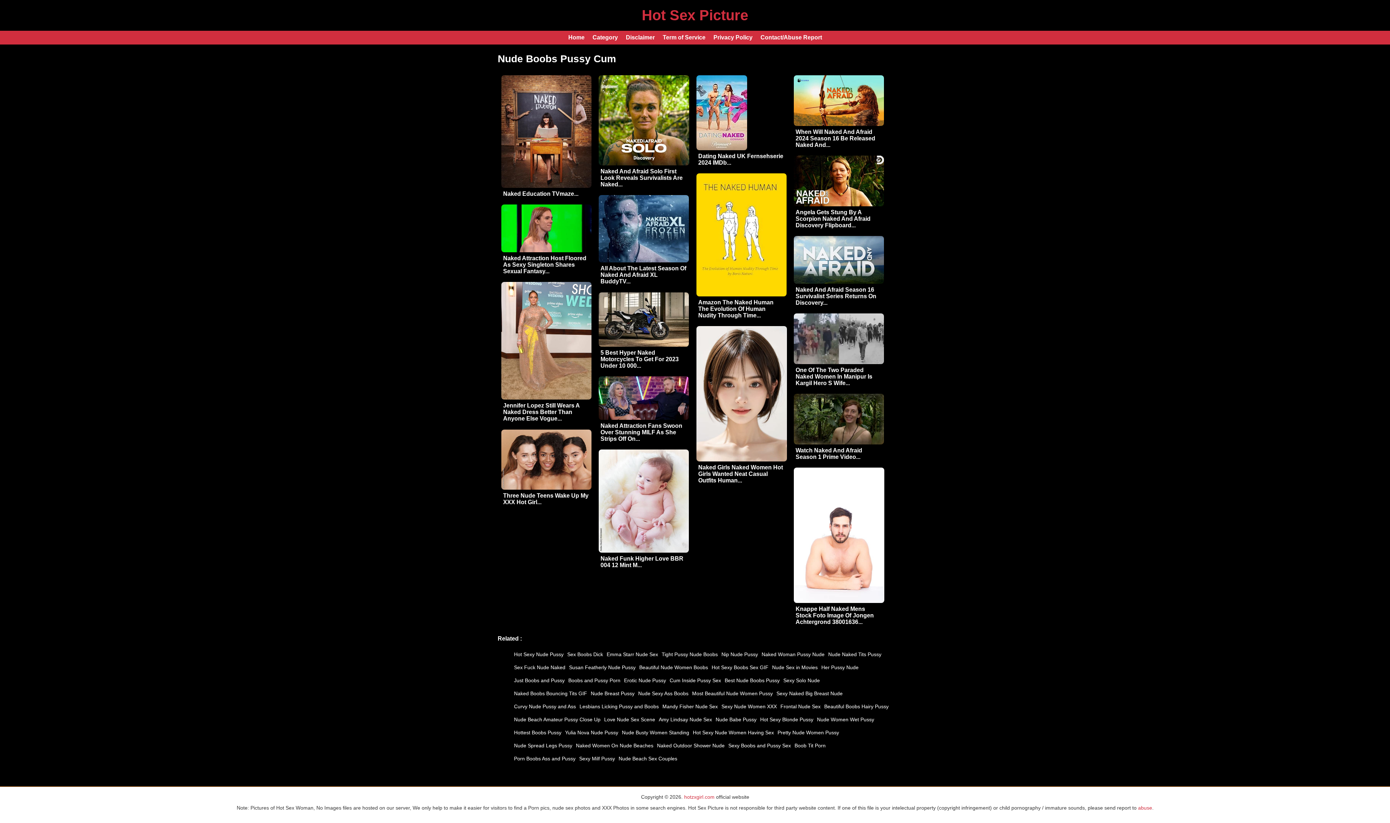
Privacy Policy (733, 37)
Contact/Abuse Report (791, 37)
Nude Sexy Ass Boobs (663, 693)
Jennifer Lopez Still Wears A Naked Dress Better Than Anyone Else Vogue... (541, 412)
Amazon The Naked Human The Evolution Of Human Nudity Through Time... (736, 308)
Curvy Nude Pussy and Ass (545, 706)
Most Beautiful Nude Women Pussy (732, 693)
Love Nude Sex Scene (629, 719)
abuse (1145, 808)
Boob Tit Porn (810, 745)
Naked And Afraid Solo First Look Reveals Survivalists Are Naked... (642, 177)
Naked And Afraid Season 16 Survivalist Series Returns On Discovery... (836, 296)
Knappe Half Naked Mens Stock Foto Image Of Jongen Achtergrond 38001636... (835, 615)
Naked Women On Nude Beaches (614, 745)
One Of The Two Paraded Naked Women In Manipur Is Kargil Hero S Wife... (834, 376)
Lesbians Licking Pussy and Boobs (619, 706)
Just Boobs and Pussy (539, 680)
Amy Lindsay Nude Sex (685, 719)
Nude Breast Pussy (613, 693)
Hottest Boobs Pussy (537, 732)
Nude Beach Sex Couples (648, 758)
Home (576, 37)
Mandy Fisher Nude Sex (690, 706)
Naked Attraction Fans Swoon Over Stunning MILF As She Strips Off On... (641, 432)
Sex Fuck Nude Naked (539, 667)
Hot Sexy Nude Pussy (539, 654)
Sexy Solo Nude (801, 680)
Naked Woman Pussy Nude (793, 654)
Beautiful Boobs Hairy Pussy (856, 706)
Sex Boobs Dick (585, 654)
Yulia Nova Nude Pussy (591, 732)
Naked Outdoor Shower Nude (691, 745)
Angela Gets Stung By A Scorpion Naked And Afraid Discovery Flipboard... (833, 218)
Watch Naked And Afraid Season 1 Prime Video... (829, 453)
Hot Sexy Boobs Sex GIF (740, 667)
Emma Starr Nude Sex (632, 654)
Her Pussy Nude (840, 667)
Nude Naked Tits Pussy (854, 654)
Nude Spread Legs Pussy (543, 745)
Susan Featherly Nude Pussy (602, 667)
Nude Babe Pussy (736, 719)
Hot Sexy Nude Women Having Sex (733, 732)
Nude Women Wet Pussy (845, 719)
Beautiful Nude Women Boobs (673, 667)
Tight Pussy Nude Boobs (690, 654)
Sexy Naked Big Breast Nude (809, 693)
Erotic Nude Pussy (645, 680)
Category (605, 37)
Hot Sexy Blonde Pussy (786, 719)
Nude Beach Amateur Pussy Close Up (557, 719)
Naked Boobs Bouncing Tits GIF (550, 693)
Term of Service (684, 37)
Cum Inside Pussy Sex (695, 680)
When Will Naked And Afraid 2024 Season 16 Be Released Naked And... (835, 138)
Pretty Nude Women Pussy (808, 732)
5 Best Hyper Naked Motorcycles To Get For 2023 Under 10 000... (640, 359)
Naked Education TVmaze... (540, 194)
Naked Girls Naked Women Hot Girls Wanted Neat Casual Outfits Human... (740, 474)
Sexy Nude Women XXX (749, 706)
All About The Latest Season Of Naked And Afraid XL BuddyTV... (643, 274)
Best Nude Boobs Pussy (752, 680)
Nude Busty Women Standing (655, 732)
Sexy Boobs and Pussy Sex (759, 745)
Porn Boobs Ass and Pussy (545, 758)
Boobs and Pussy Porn (594, 680)
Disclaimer (640, 37)
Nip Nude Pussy (739, 654)
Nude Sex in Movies (795, 667)
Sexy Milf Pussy (597, 758)
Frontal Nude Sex (800, 706)
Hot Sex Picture (695, 15)
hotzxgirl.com (699, 797)
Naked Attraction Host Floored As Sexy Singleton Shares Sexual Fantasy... (544, 264)
